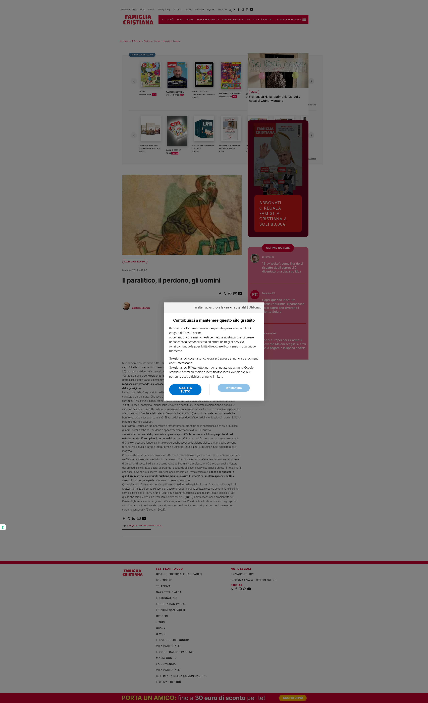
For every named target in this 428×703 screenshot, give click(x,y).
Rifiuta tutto (234, 388)
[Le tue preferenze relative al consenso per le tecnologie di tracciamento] (3, 527)
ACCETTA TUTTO (185, 389)
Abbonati (255, 307)
